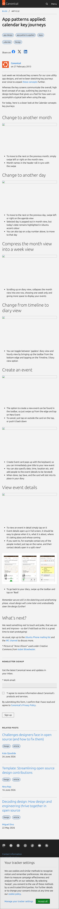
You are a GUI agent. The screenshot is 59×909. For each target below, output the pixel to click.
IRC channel (11, 640)
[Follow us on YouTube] (40, 846)
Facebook (13, 51)
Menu (54, 4)
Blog (5, 11)
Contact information (12, 854)
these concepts (30, 82)
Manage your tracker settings (19, 901)
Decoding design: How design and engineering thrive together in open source (27, 806)
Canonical (16, 63)
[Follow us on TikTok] (33, 846)
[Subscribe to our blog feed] (47, 846)
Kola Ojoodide (9, 753)
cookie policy (14, 894)
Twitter (19, 51)
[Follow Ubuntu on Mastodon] (4, 846)
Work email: (10, 680)
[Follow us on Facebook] (11, 846)
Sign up (8, 715)
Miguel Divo (8, 824)
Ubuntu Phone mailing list (37, 637)
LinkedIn (25, 51)
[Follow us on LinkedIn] (18, 846)
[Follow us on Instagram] (26, 846)
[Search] (47, 4)
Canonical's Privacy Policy (23, 705)
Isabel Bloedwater (26, 649)
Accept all (42, 901)
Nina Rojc (6, 786)
